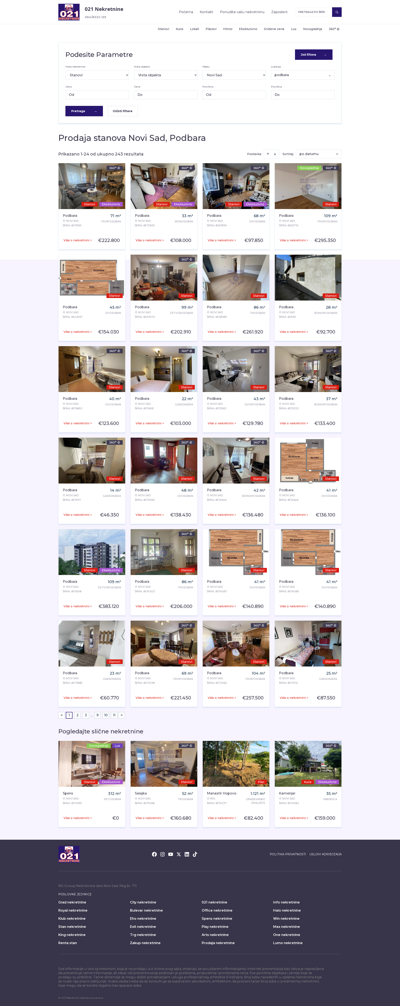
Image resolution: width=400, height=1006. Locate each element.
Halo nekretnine (287, 910)
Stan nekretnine (72, 927)
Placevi (211, 29)
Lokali (194, 29)
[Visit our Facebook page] (154, 854)
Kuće (179, 29)
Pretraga (84, 111)
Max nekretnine (286, 927)
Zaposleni (279, 12)
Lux (293, 29)
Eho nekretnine (143, 919)
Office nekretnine (217, 910)
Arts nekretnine (215, 935)
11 (114, 715)
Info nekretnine (286, 902)
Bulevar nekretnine (146, 910)
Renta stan (67, 943)
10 (106, 715)
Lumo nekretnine (288, 943)
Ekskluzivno (248, 29)
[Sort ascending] (268, 154)
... (92, 715)
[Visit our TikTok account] (195, 854)
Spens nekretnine (217, 919)
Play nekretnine (215, 927)
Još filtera (314, 54)
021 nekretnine (214, 902)
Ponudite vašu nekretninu (242, 12)
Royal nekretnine (73, 910)
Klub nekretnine (72, 919)
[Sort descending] (275, 154)
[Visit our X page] (178, 854)
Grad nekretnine (72, 902)
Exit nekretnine (143, 927)
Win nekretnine (286, 919)
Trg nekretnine (143, 935)
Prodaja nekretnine (218, 943)
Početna (186, 12)
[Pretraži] (337, 12)
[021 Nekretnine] (69, 12)
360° (332, 29)
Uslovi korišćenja (325, 854)
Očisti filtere (122, 111)
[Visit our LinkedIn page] (186, 854)
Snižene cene (274, 29)
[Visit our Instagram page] (162, 854)
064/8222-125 (95, 17)
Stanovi (163, 29)
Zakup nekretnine (145, 943)
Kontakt (206, 12)
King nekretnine (72, 935)
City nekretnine (143, 902)
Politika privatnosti (288, 854)
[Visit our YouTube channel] (170, 854)
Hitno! (227, 29)
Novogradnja (312, 29)
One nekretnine (286, 935)
